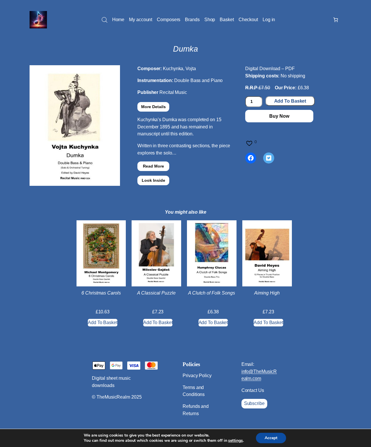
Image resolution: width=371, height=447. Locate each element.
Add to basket (290, 101)
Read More (153, 166)
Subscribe (254, 403)
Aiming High (267, 292)
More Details (153, 106)
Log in (269, 19)
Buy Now (279, 116)
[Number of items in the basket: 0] (335, 20)
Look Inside (153, 180)
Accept (271, 438)
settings (235, 440)
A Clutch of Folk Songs (211, 292)
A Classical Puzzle (156, 292)
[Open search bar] (105, 20)
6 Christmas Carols (101, 292)
